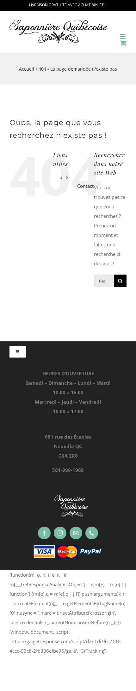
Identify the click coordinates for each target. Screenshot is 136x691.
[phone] (91, 533)
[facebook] (44, 533)
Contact (85, 186)
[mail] (76, 533)
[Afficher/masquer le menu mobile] (123, 36)
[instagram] (60, 533)
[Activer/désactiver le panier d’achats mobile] (123, 43)
